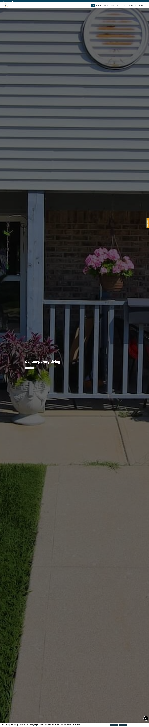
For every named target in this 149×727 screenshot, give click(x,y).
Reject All (114, 724)
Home (93, 5)
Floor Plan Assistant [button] (147, 223)
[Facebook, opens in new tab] (12, 1)
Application (143, 1)
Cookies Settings (105, 724)
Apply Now (141, 5)
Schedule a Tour (133, 5)
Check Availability (30, 364)
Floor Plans (106, 5)
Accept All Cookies (122, 724)
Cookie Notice (36, 725)
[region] (74, 725)
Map (118, 5)
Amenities (98, 5)
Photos (113, 5)
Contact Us (124, 5)
